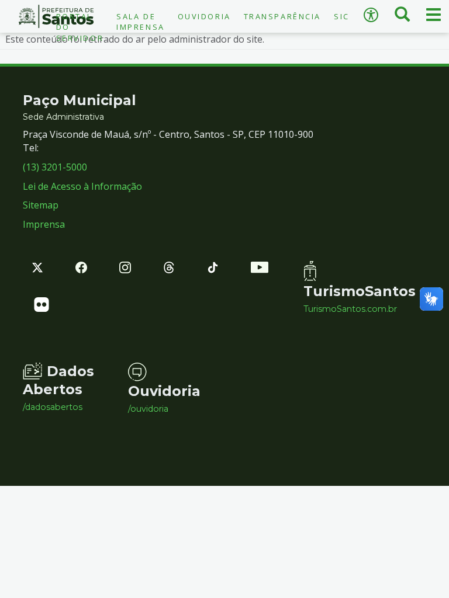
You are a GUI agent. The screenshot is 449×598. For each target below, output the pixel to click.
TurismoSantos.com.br (347, 309)
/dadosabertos (52, 407)
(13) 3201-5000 (55, 167)
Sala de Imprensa (140, 21)
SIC (342, 16)
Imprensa (44, 224)
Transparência (282, 16)
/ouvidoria (148, 409)
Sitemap (40, 205)
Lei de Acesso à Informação (82, 186)
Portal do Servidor (79, 27)
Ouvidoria (204, 16)
